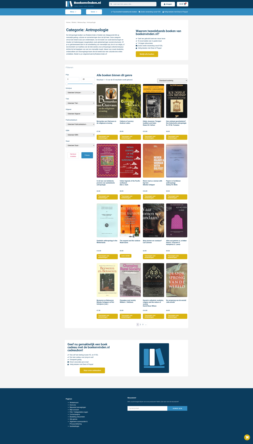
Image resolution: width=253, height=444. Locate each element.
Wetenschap (81, 22)
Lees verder (125, 256)
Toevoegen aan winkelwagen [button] (103, 137)
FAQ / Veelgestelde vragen (79, 412)
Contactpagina (75, 414)
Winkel (74, 22)
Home (68, 22)
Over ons (73, 405)
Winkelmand (74, 403)
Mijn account (74, 410)
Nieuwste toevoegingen (78, 407)
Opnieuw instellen (73, 155)
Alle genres (73, 419)
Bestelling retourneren (77, 417)
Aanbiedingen (74, 426)
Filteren (87, 155)
